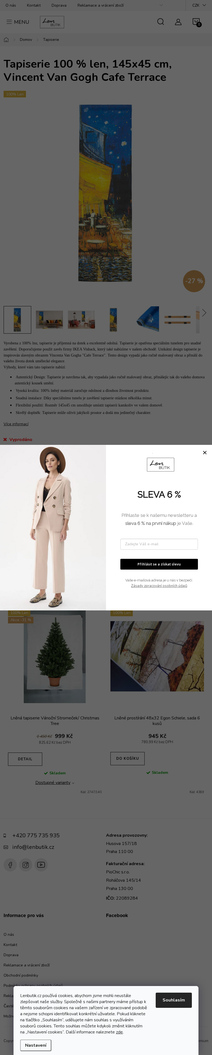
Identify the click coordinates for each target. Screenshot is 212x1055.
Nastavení (35, 1045)
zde (119, 1032)
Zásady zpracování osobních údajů (159, 585)
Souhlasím (174, 1000)
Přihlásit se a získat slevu (159, 564)
